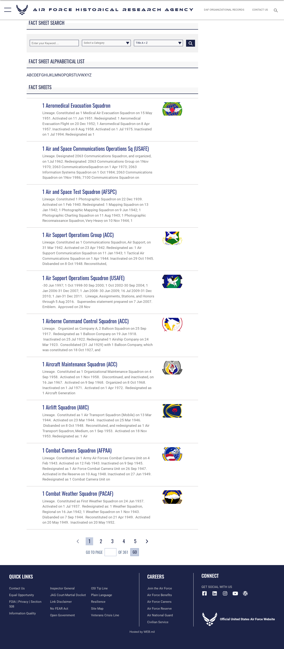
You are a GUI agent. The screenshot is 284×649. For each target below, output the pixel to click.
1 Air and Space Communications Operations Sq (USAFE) (95, 148)
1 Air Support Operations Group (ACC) (78, 234)
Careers (155, 576)
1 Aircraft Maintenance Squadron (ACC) (79, 364)
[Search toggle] (276, 10)
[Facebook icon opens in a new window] (204, 593)
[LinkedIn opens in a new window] (215, 593)
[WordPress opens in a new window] (245, 593)
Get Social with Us (216, 587)
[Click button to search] (190, 43)
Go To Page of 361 (107, 552)
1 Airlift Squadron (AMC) (65, 407)
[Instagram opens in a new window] (225, 593)
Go (135, 552)
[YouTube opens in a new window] (235, 593)
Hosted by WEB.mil (142, 631)
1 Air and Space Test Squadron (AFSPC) (79, 191)
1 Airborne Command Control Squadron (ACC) (85, 321)
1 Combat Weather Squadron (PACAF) (77, 493)
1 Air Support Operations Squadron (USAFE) (83, 278)
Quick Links (21, 576)
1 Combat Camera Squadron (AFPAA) (77, 450)
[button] (7, 10)
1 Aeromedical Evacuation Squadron (76, 105)
